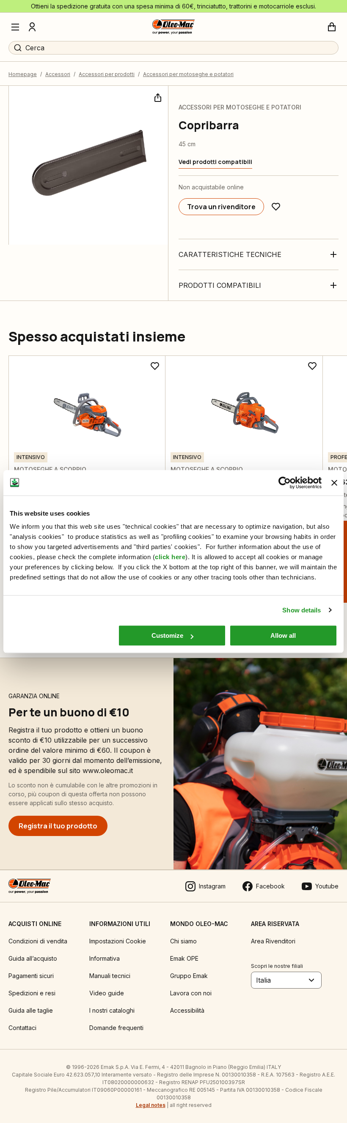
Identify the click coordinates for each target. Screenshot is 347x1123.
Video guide (106, 993)
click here (170, 556)
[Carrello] (332, 27)
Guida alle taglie (30, 1010)
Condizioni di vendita (37, 941)
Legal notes (150, 1105)
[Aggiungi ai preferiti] (276, 207)
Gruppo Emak (189, 975)
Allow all (283, 635)
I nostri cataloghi (112, 1010)
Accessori (57, 74)
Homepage (22, 74)
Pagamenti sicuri (31, 975)
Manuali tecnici (109, 975)
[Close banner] (334, 483)
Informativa (104, 958)
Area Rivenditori (273, 941)
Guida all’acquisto (32, 958)
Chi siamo (183, 941)
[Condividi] (157, 97)
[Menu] (15, 27)
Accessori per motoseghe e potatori (188, 74)
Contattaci (22, 1027)
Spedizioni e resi (31, 993)
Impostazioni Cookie (117, 941)
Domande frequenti (116, 1027)
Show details (301, 610)
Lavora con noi (191, 993)
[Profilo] (32, 27)
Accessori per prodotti (107, 74)
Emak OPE (184, 958)
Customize (167, 635)
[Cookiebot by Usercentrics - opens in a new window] (285, 482)
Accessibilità (187, 1010)
